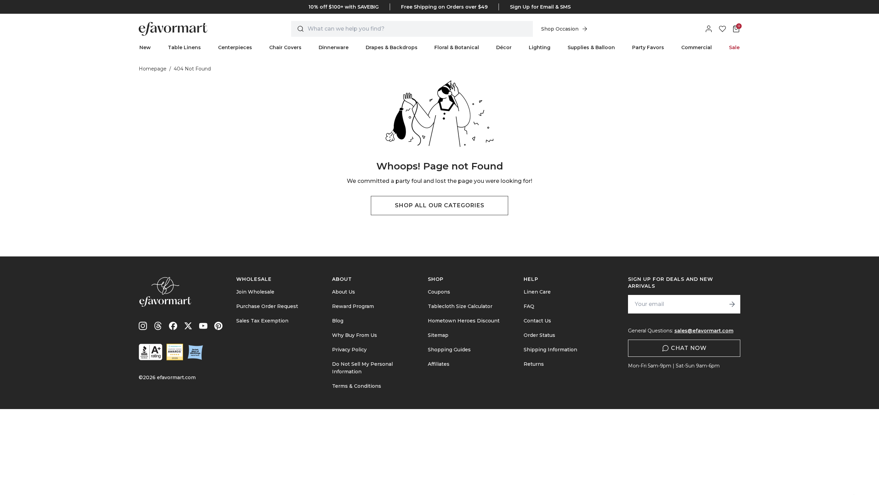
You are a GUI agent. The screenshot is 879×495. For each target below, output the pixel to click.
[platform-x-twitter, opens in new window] (188, 326)
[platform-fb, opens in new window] (173, 326)
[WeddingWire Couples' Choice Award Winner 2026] (175, 352)
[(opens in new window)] (150, 352)
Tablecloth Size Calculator (460, 306)
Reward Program (353, 306)
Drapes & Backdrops (392, 47)
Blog (337, 321)
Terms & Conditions (356, 386)
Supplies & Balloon (591, 47)
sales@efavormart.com (703, 331)
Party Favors (648, 47)
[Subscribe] (732, 304)
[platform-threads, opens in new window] (158, 326)
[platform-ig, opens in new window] (143, 326)
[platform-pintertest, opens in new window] (218, 326)
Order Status (539, 335)
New (145, 47)
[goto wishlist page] (722, 29)
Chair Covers (285, 47)
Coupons (439, 292)
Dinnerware (334, 47)
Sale (734, 47)
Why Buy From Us (354, 335)
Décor (504, 47)
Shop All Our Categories (439, 205)
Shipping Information (550, 349)
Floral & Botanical (456, 47)
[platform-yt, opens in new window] (203, 326)
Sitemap (438, 335)
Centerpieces (235, 47)
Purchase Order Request (267, 306)
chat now (689, 348)
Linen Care (537, 292)
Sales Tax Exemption (262, 321)
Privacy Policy (349, 349)
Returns (534, 364)
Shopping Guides (449, 349)
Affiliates (438, 364)
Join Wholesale (255, 292)
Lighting (539, 47)
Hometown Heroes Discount (464, 321)
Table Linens (184, 47)
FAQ (529, 306)
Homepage (153, 69)
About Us (343, 292)
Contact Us (537, 321)
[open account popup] (709, 29)
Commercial (696, 47)
